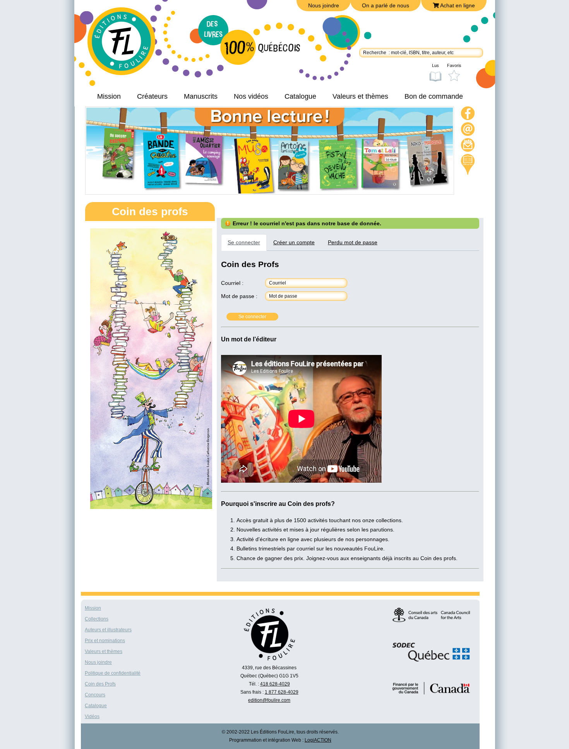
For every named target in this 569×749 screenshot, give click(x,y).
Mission (109, 96)
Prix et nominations (105, 640)
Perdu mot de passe (352, 242)
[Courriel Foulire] (468, 130)
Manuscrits (201, 96)
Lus (435, 65)
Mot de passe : (239, 296)
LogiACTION (318, 740)
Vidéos (92, 716)
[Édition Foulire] (127, 45)
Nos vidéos (251, 96)
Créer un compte (294, 242)
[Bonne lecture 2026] (269, 192)
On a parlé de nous (385, 5)
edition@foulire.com (269, 700)
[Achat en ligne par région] (468, 164)
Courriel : (232, 283)
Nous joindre (323, 5)
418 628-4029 (275, 684)
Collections (96, 619)
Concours (95, 695)
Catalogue (300, 96)
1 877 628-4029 (281, 692)
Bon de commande (433, 96)
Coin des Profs (100, 684)
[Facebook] (468, 114)
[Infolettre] (468, 146)
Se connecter (244, 242)
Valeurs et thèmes (360, 96)
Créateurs (152, 96)
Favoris (454, 65)
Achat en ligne (457, 5)
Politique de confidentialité (113, 673)
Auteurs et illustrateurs (108, 629)
